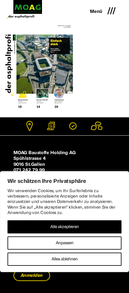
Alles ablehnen (65, 259)
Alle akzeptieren (64, 226)
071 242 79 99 (29, 170)
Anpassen (65, 242)
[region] (64, 221)
